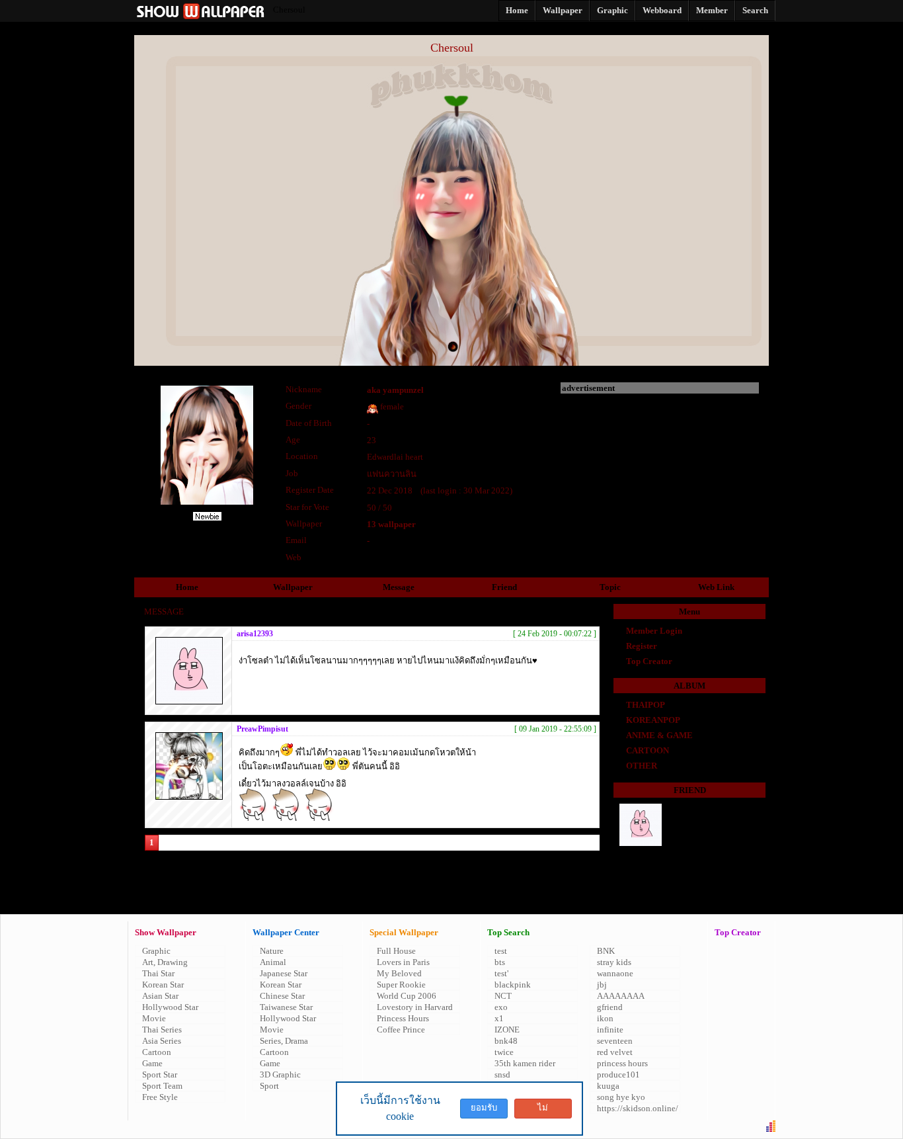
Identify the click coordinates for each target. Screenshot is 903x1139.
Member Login (654, 631)
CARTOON (647, 750)
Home (187, 587)
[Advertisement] (660, 476)
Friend (504, 587)
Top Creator (649, 661)
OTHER (641, 766)
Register (641, 646)
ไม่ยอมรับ (543, 1110)
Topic (610, 587)
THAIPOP (645, 705)
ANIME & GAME (659, 735)
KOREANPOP (653, 720)
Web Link (716, 587)
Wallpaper (293, 587)
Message (398, 587)
